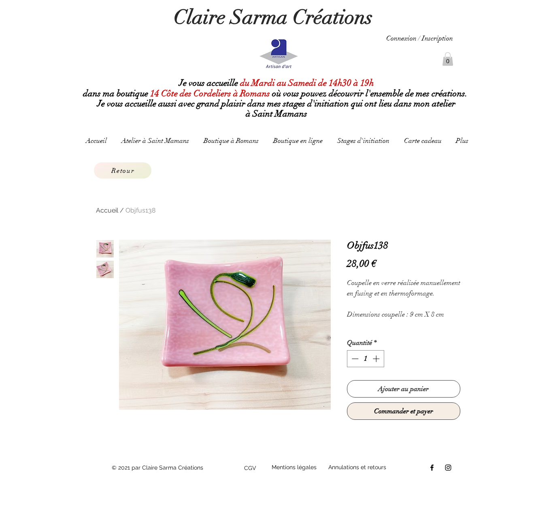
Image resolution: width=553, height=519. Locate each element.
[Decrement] (354, 359)
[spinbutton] (365, 359)
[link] (447, 59)
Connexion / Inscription (419, 38)
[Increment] (377, 359)
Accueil (107, 210)
